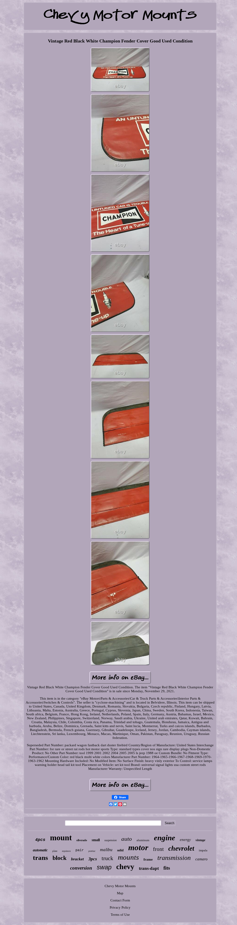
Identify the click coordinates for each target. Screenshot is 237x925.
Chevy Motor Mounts (120, 886)
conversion (81, 868)
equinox (66, 850)
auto (126, 839)
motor (138, 847)
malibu (106, 849)
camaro (201, 859)
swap (104, 867)
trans (40, 857)
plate (54, 850)
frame (148, 859)
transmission (174, 857)
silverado (81, 840)
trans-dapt (149, 868)
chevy (125, 866)
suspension (110, 840)
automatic (40, 850)
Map (120, 893)
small (96, 840)
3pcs (92, 858)
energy (185, 839)
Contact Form (120, 900)
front (158, 849)
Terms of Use (120, 914)
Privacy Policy (120, 907)
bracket (77, 859)
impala (203, 850)
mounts (128, 857)
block (59, 858)
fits (166, 868)
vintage (200, 840)
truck (107, 858)
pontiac (91, 851)
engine (164, 838)
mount (61, 837)
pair (79, 850)
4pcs (40, 839)
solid (120, 850)
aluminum (143, 840)
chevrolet (181, 848)
